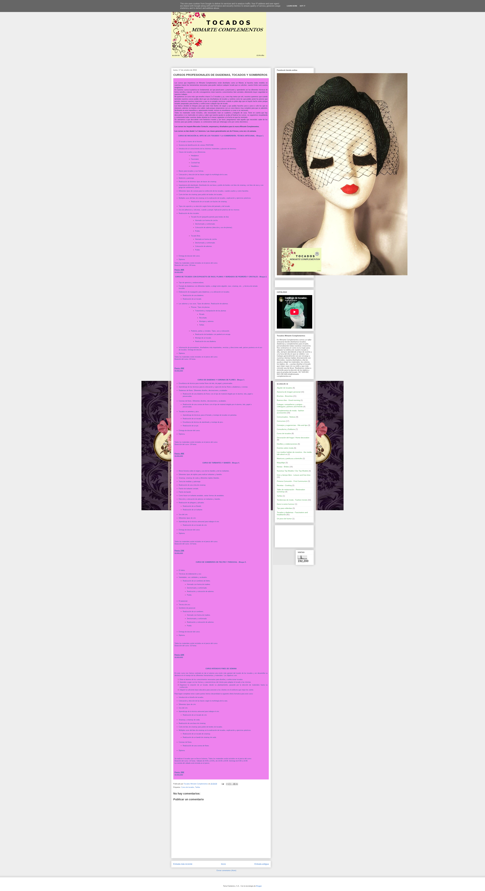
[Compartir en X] (232, 784)
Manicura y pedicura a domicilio (289, 458)
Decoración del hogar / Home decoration (293, 438)
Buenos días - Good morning (288, 400)
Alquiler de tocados (284, 388)
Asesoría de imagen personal (288, 392)
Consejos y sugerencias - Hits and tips (292, 425)
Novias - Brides (283, 467)
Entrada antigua (261, 864)
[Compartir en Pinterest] (237, 784)
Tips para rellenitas (284, 508)
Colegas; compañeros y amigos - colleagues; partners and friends (290, 405)
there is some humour (285, 504)
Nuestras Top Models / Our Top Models (292, 471)
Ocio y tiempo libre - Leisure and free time (293, 475)
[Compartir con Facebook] (234, 784)
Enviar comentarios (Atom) (226, 870)
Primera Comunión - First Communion (292, 481)
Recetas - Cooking (284, 485)
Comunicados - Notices (286, 417)
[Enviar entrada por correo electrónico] (222, 784)
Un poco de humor (284, 519)
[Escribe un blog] (229, 784)
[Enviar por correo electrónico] (227, 784)
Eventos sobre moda (285, 448)
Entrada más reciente (182, 864)
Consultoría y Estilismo (286, 429)
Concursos (281, 421)
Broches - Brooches (285, 396)
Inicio (223, 864)
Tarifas (197, 787)
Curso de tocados (187, 787)
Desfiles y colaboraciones (287, 444)
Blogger (259, 886)
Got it (302, 6)
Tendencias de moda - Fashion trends (292, 500)
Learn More (292, 6)
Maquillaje (281, 463)
